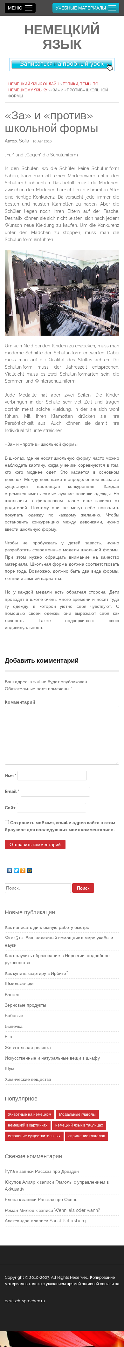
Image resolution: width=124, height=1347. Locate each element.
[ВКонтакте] (9, 868)
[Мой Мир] (29, 868)
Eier (9, 1036)
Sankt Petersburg (68, 1220)
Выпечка (14, 1026)
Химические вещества (28, 1079)
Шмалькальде (19, 983)
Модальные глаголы (77, 1114)
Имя (10, 775)
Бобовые (14, 1015)
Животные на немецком (29, 1114)
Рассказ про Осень (57, 1199)
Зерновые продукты (25, 1005)
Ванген (12, 994)
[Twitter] (16, 868)
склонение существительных (34, 1136)
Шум (9, 1068)
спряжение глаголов (86, 1136)
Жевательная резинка (28, 1047)
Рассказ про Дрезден (57, 1171)
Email (12, 791)
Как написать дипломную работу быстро (47, 927)
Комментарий (20, 702)
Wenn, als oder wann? (77, 1210)
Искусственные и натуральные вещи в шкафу (52, 1058)
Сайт (10, 807)
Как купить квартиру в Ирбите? (36, 973)
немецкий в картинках (27, 1125)
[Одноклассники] (23, 868)
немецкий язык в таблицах (79, 1125)
